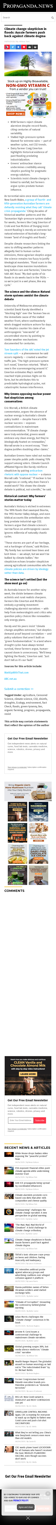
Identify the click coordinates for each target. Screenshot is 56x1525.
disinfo (43, 698)
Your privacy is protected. (17, 767)
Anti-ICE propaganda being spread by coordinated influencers (32, 1184)
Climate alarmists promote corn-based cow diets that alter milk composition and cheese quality (31, 1198)
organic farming (13, 710)
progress (29, 710)
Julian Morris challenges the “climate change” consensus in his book (32, 1320)
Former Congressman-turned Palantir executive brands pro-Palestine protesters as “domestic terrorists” (32, 1383)
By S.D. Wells (32, 1406)
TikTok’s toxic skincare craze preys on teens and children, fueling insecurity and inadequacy (32, 1257)
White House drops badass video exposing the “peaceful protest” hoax (31, 1156)
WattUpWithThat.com (16, 672)
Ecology (20, 702)
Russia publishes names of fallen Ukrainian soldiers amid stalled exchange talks (32, 1290)
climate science (23, 698)
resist (7, 713)
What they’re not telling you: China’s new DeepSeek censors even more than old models (33, 1435)
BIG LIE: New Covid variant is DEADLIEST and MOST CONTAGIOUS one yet (32, 1400)
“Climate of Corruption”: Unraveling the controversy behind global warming (32, 1305)
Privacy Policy (20, 1500)
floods (16, 706)
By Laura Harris (32, 1281)
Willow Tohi (24, 41)
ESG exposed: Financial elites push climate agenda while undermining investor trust (32, 1171)
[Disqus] (28, 934)
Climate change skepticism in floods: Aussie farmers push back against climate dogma (33, 1242)
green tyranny (29, 706)
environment (33, 702)
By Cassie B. (31, 1442)
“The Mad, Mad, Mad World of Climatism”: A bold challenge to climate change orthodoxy (31, 1228)
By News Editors (32, 1162)
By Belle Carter (32, 1219)
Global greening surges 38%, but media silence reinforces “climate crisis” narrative (32, 1349)
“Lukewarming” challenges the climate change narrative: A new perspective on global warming (31, 1213)
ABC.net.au (10, 678)
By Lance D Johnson (34, 1264)
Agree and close (26, 1507)
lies (40, 706)
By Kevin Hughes (33, 1326)
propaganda (43, 710)
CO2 (35, 698)
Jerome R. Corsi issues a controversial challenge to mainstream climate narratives (30, 1334)
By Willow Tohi (31, 1177)
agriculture (29, 695)
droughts (9, 702)
